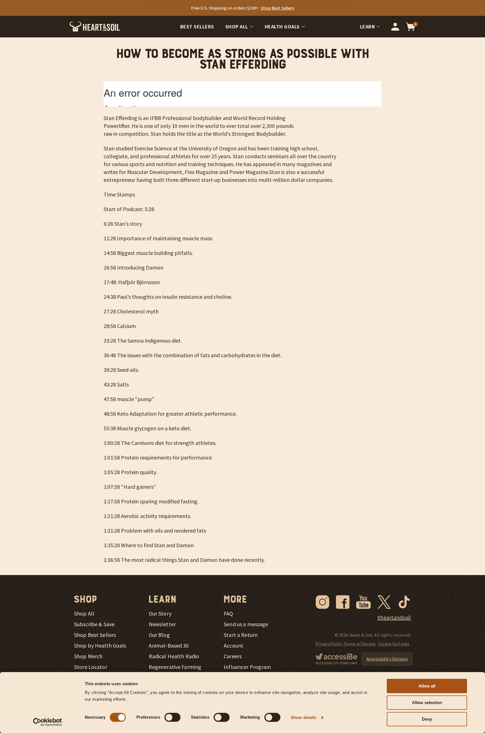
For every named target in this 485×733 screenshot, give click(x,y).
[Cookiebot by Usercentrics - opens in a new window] (47, 722)
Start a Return (241, 635)
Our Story (160, 613)
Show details (303, 717)
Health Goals (282, 26)
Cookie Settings (393, 643)
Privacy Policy (328, 643)
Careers (233, 656)
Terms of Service (359, 643)
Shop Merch (88, 656)
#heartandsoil (394, 617)
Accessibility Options (387, 659)
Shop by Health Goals (100, 645)
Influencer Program (247, 667)
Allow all (426, 686)
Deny (427, 719)
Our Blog (159, 635)
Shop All (236, 26)
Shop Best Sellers (95, 635)
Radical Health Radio (174, 656)
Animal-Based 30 (169, 645)
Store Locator (90, 667)
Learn (367, 26)
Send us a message (246, 624)
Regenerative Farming (175, 667)
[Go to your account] (395, 26)
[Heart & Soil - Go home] (95, 26)
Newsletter (162, 624)
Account (233, 645)
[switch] (172, 717)
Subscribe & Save (94, 624)
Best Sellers (197, 26)
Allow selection (427, 702)
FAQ (228, 613)
